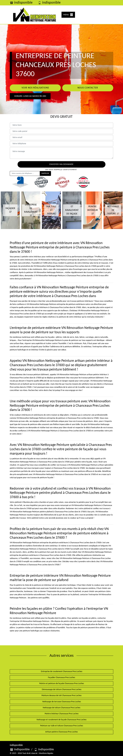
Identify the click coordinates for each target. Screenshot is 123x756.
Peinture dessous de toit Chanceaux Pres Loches (61, 695)
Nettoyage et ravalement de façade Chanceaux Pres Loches (61, 720)
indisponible (23, 3)
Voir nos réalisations (35, 88)
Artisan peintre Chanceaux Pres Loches (61, 732)
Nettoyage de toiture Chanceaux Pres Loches (61, 708)
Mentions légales (46, 753)
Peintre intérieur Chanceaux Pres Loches (61, 714)
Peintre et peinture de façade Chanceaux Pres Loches (61, 683)
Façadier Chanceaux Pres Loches (61, 677)
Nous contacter (88, 88)
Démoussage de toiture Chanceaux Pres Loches (61, 689)
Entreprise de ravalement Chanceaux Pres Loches (61, 671)
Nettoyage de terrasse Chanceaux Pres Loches (61, 702)
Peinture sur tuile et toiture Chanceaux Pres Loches (61, 726)
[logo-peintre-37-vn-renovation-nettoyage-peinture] (34, 15)
